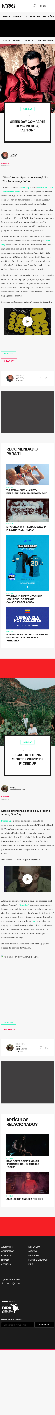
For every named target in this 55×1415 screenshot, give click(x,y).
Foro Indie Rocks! (37, 1260)
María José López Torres (17, 788)
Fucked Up (5, 797)
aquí (33, 921)
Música (6, 16)
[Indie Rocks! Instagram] (14, 1284)
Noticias (6, 40)
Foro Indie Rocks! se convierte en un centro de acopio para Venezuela (27, 637)
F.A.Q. (31, 1264)
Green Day (5, 164)
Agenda (17, 16)
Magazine (35, 16)
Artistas (32, 1251)
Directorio (34, 1255)
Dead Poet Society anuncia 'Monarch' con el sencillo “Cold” (22, 1164)
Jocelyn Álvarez (13, 155)
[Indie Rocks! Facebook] (3, 1284)
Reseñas (16, 40)
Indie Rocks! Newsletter (12, 1320)
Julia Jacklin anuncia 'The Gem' (24, 1199)
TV (25, 16)
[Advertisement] (27, 412)
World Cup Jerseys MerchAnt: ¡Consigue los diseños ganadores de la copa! (24, 599)
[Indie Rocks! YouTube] (20, 1284)
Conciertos (28, 40)
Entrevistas (34, 1247)
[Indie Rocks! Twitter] (8, 1284)
